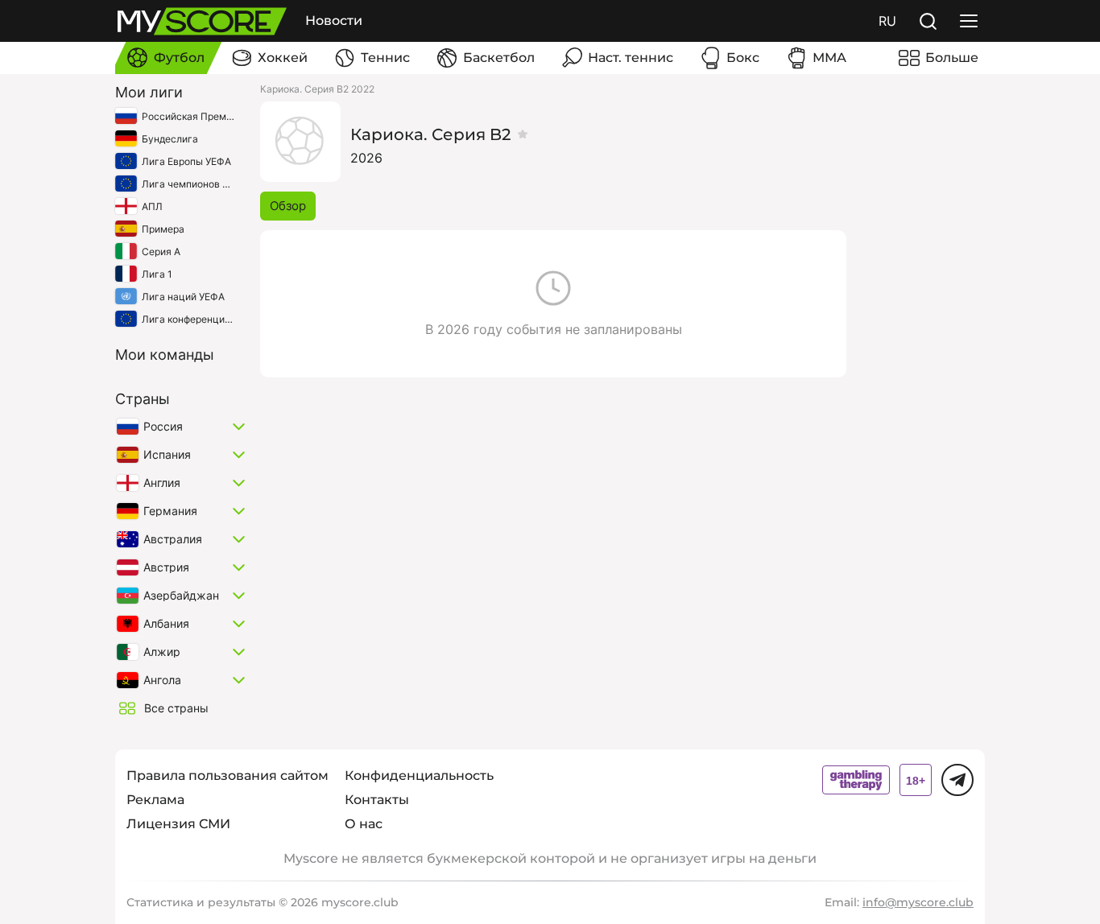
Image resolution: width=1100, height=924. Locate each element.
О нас (364, 823)
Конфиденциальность (419, 775)
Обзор (288, 205)
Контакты (377, 799)
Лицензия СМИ (178, 823)
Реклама (155, 799)
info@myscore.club (918, 902)
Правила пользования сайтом (227, 775)
